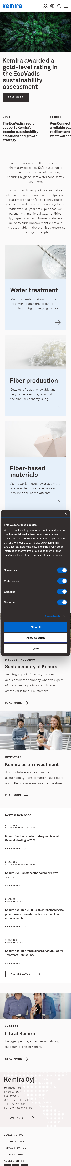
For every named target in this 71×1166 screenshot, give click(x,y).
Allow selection (35, 637)
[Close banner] (66, 513)
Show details (52, 616)
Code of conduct (16, 1155)
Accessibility (14, 1161)
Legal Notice (14, 1135)
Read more (16, 97)
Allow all (35, 627)
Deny (35, 648)
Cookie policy (14, 1142)
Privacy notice (15, 1148)
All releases (21, 974)
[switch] (62, 581)
